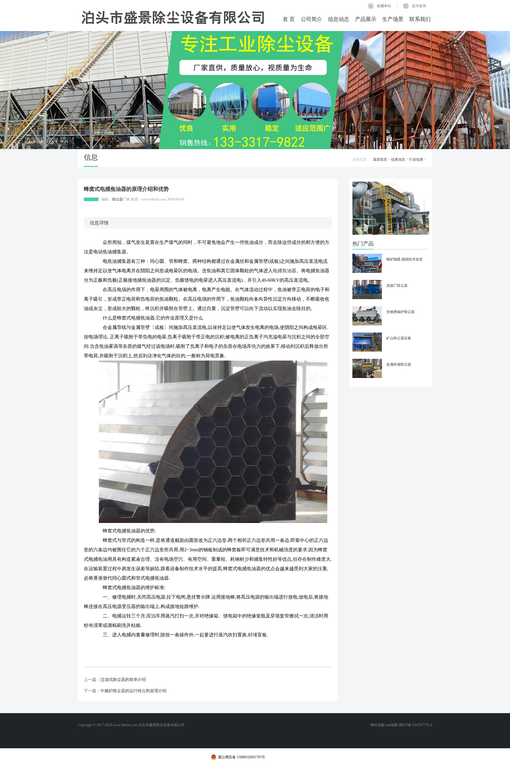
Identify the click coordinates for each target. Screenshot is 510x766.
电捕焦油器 (284, 270)
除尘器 (117, 199)
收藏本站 (384, 6)
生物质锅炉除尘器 (400, 312)
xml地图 (391, 725)
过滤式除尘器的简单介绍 (123, 679)
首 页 (289, 19)
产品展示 (365, 19)
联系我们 (420, 19)
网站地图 (377, 725)
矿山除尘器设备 (398, 338)
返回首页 (380, 159)
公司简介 (311, 19)
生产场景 (392, 19)
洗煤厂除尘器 (397, 285)
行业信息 (416, 159)
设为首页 (419, 6)
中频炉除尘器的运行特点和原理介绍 (133, 691)
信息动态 (338, 19)
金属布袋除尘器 (398, 364)
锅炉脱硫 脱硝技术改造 (404, 259)
